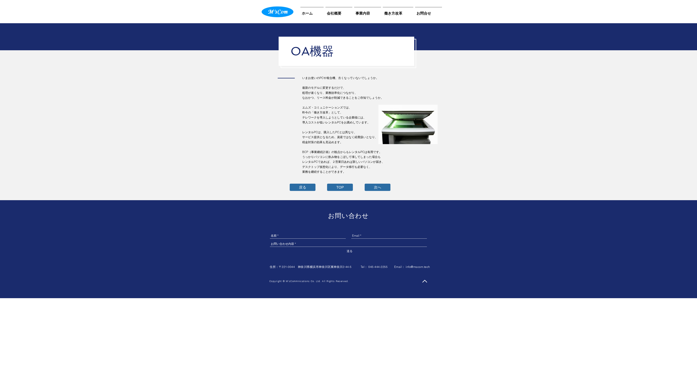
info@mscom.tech (418, 267)
